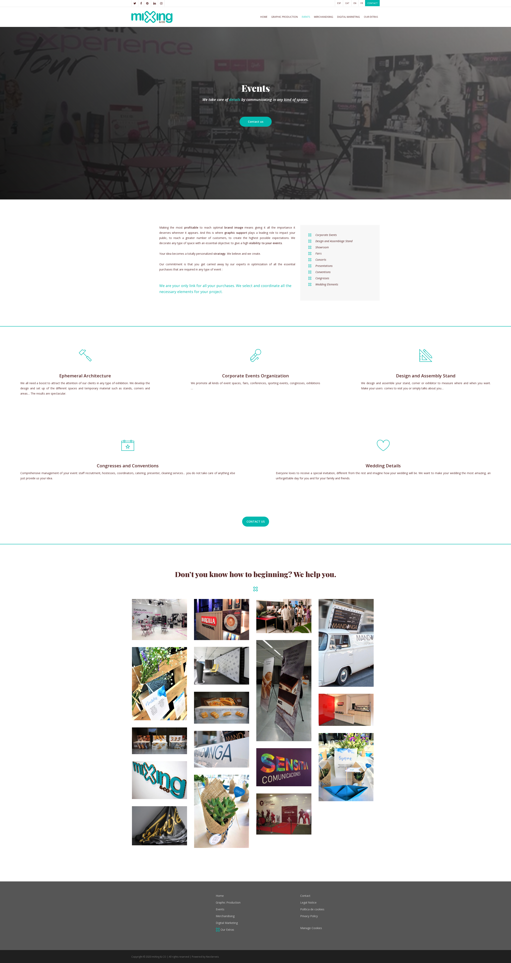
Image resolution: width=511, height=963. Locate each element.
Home (220, 896)
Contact (305, 896)
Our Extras (227, 929)
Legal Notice (308, 902)
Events (220, 909)
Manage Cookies (311, 928)
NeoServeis (212, 956)
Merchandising (225, 916)
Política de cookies (312, 909)
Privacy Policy (309, 916)
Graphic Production (228, 902)
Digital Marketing (227, 923)
